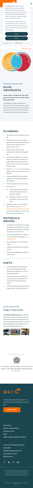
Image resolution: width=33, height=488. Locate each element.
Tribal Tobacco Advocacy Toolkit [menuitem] (14, 437)
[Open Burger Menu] (31, 3)
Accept (16, 34)
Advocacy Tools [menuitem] (8, 431)
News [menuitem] (5, 434)
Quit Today (12, 410)
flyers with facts (16, 169)
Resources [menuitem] (7, 425)
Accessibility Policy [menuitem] (10, 453)
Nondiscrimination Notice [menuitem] (12, 451)
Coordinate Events (7, 42)
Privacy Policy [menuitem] (8, 456)
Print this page (28, 48)
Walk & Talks (18, 42)
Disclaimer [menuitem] (7, 448)
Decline (16, 38)
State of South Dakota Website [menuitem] (14, 445)
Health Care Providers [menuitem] (11, 428)
